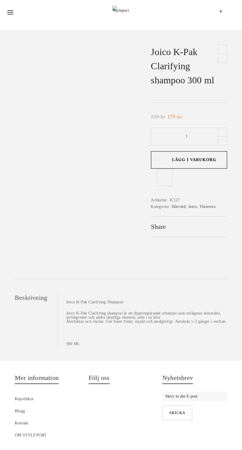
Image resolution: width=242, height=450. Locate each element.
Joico (192, 206)
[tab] (36, 298)
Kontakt (21, 423)
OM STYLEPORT (31, 435)
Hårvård (179, 206)
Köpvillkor (24, 399)
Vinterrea (207, 206)
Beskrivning (31, 297)
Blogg (20, 411)
